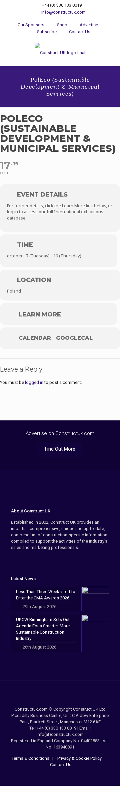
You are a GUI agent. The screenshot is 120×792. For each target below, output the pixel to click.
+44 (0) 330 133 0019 (62, 5)
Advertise (88, 24)
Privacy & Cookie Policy (79, 758)
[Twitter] (60, 776)
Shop (61, 24)
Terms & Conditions (30, 758)
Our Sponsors (31, 24)
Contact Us (79, 31)
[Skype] (51, 776)
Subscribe (46, 31)
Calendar (35, 338)
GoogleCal (74, 338)
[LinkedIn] (69, 776)
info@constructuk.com (63, 12)
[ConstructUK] (60, 52)
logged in (34, 382)
